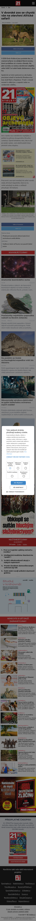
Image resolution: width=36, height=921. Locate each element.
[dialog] (18, 460)
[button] (18, 457)
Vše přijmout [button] (18, 483)
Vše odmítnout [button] (18, 487)
